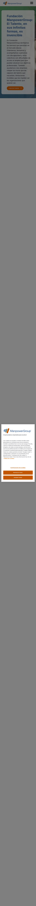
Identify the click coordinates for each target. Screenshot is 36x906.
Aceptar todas (18, 477)
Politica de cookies (9, 458)
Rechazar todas (18, 472)
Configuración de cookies (18, 467)
